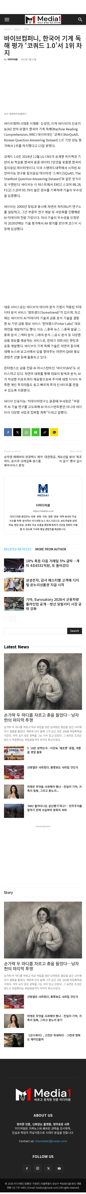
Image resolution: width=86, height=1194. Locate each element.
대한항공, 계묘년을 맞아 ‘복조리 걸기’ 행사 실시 (63, 459)
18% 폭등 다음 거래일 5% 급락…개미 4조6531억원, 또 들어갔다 (52, 563)
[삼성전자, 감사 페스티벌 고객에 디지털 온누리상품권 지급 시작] (14, 585)
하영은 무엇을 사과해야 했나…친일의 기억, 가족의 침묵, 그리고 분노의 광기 (54, 1018)
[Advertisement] (43, 7)
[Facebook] (8, 432)
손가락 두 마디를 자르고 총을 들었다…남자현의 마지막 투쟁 (41, 717)
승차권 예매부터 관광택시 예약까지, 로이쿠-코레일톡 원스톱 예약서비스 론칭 (23, 461)
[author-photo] (43, 499)
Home (7, 29)
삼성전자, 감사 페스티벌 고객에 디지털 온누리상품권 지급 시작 (52, 582)
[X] (17, 432)
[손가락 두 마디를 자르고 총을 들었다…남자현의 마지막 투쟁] (43, 681)
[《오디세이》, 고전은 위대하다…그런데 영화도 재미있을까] (14, 1040)
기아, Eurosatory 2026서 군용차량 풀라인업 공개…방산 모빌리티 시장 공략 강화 (54, 604)
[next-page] (12, 618)
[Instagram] (38, 1168)
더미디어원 (13, 59)
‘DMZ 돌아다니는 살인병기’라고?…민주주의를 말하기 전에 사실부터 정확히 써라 (54, 808)
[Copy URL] (45, 432)
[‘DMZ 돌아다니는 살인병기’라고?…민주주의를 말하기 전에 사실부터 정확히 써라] (14, 811)
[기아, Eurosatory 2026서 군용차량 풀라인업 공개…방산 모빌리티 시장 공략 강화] (14, 604)
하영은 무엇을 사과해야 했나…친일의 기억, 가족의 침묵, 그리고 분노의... (54, 789)
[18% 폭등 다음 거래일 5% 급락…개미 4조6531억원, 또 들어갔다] (14, 565)
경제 (26, 29)
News (17, 29)
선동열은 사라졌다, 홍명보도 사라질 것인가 (52, 767)
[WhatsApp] (26, 432)
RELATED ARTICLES (17, 549)
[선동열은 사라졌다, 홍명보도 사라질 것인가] (14, 772)
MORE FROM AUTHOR (50, 549)
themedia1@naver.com (51, 1141)
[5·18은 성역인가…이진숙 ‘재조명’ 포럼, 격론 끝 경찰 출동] (14, 753)
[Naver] (36, 432)
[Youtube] (59, 1168)
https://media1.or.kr (43, 510)
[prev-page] (6, 618)
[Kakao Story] (54, 432)
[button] (6, 19)
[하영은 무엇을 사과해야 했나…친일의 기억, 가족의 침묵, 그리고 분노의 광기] (14, 792)
